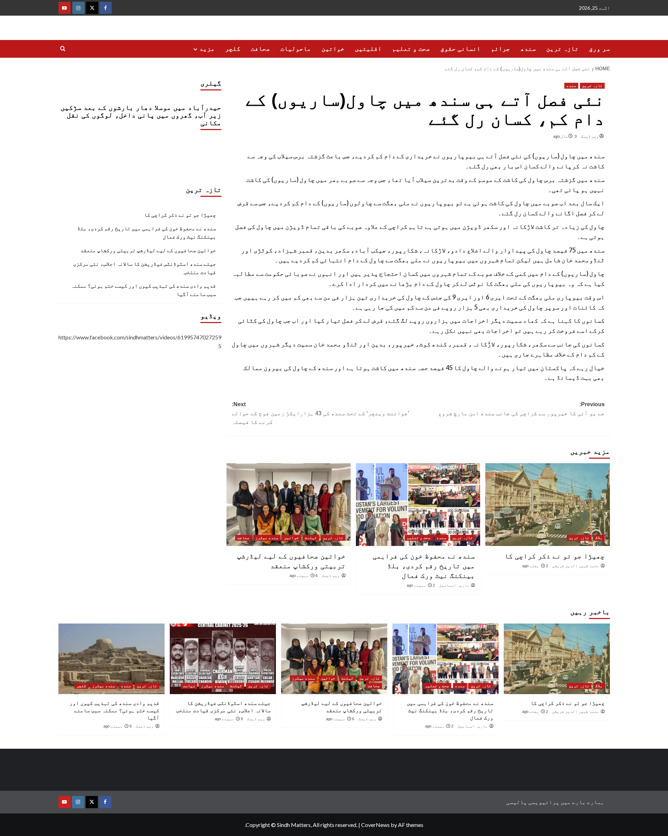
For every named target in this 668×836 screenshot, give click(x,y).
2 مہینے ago (421, 585)
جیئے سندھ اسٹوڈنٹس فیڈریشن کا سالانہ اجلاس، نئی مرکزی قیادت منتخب (144, 267)
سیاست (189, 686)
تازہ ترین (562, 48)
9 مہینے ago (229, 719)
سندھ (528, 48)
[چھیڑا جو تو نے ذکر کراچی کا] (547, 504)
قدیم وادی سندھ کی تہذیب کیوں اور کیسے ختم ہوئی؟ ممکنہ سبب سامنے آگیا (143, 289)
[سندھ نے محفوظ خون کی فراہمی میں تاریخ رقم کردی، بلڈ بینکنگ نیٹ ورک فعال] (418, 504)
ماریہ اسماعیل (454, 585)
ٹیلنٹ (311, 538)
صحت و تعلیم (411, 48)
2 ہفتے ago (535, 566)
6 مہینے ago (303, 575)
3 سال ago (565, 136)
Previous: (521, 408)
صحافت (260, 48)
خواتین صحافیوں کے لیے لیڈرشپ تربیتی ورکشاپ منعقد (148, 250)
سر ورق (599, 48)
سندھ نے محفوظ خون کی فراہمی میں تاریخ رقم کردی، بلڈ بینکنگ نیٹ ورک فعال (424, 565)
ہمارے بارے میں (582, 801)
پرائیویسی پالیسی (532, 801)
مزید (207, 48)
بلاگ (599, 538)
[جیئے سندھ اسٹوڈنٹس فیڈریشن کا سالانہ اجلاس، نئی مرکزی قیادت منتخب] (223, 659)
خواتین (332, 48)
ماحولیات (295, 48)
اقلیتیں (368, 48)
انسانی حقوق (460, 48)
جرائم (500, 48)
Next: (320, 413)
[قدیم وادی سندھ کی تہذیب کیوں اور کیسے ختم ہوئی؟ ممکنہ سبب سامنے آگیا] (111, 659)
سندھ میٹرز (266, 538)
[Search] (62, 49)
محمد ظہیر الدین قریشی (575, 566)
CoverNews (375, 824)
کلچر (232, 48)
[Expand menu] (195, 49)
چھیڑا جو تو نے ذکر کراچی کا (554, 556)
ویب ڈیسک (590, 136)
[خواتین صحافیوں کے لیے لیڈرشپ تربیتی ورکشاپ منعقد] (288, 504)
